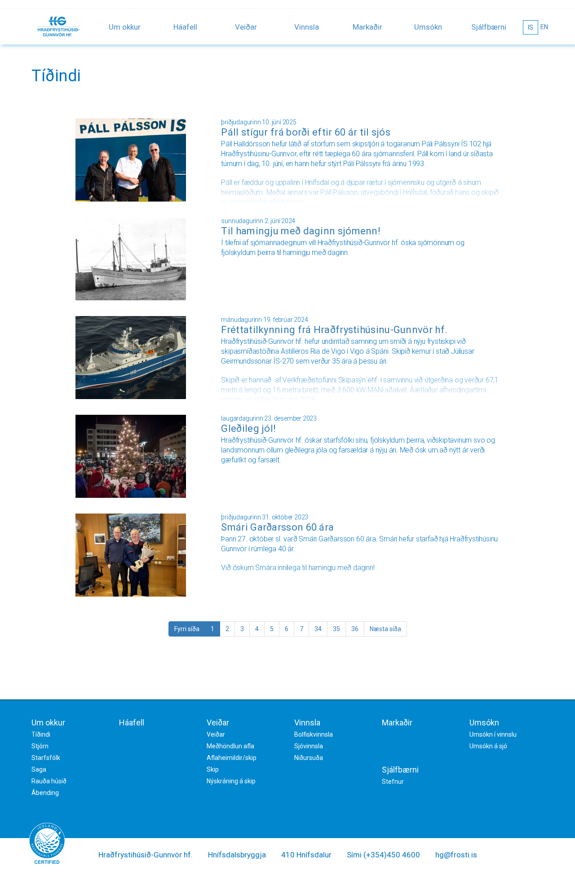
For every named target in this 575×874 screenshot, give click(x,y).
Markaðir (367, 26)
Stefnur (393, 781)
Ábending (45, 792)
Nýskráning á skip (231, 781)
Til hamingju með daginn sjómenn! (300, 231)
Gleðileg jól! (248, 428)
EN (544, 27)
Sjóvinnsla (308, 746)
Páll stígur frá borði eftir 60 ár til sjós (305, 132)
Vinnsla (306, 26)
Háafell (185, 26)
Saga (38, 769)
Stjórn (40, 746)
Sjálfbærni (488, 26)
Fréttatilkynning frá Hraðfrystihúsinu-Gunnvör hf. (334, 329)
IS (530, 27)
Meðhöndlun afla (230, 746)
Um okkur (125, 26)
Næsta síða (385, 628)
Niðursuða (308, 757)
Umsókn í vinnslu (493, 734)
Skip (213, 769)
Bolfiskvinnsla (313, 734)
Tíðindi (40, 734)
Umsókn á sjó (488, 746)
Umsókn (428, 26)
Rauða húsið (48, 781)
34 (318, 628)
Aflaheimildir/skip (232, 757)
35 (336, 628)
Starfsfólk (45, 757)
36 (354, 628)
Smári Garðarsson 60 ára (277, 527)
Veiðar (246, 26)
